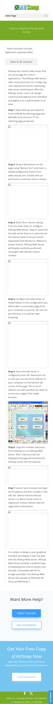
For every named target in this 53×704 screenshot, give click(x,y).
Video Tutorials (26, 613)
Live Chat (50, 697)
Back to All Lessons (21, 61)
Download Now (26, 677)
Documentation (26, 625)
